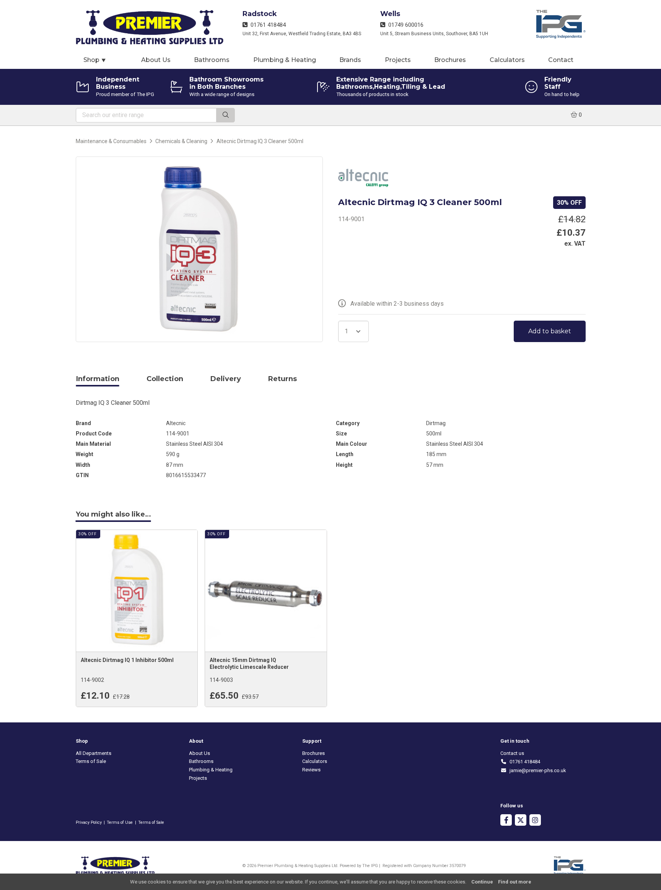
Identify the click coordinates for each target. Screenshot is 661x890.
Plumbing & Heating (284, 60)
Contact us (512, 753)
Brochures (450, 60)
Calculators (507, 60)
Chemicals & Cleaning (181, 141)
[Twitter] (520, 821)
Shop (94, 60)
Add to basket (549, 331)
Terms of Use (120, 822)
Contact (560, 60)
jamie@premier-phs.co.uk (536, 770)
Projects (398, 60)
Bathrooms (212, 60)
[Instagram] (535, 821)
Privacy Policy (89, 822)
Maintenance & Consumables (111, 141)
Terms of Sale (91, 761)
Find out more (514, 882)
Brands (350, 60)
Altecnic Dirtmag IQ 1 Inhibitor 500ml (127, 660)
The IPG (370, 865)
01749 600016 (404, 24)
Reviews (311, 770)
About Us (156, 60)
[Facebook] (506, 821)
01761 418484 (266, 24)
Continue (482, 882)
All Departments (93, 753)
